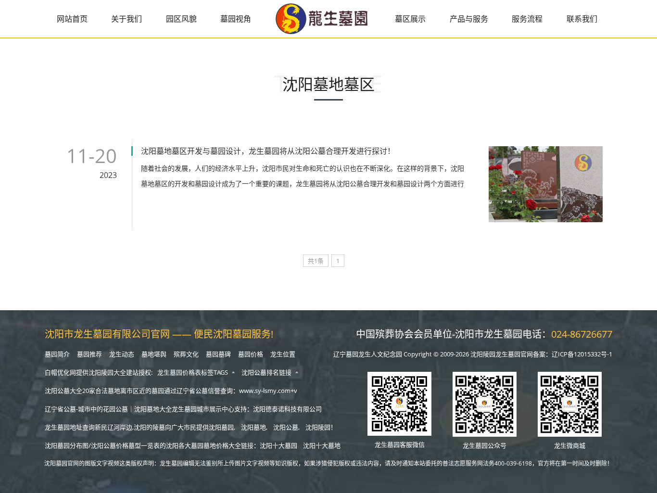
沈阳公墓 (285, 427)
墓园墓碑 (218, 354)
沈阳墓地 (253, 427)
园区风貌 (181, 18)
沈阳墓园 (221, 427)
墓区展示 (410, 18)
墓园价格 (250, 354)
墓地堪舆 (153, 354)
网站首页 (72, 18)
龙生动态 (121, 354)
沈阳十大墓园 (278, 445)
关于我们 (126, 18)
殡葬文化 (186, 354)
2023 (108, 175)
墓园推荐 (89, 354)
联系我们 (582, 18)
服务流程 (527, 18)
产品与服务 (469, 18)
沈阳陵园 (317, 427)
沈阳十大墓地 (322, 445)
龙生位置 (282, 354)
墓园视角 (235, 18)
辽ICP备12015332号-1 (582, 354)
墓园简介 (57, 354)
